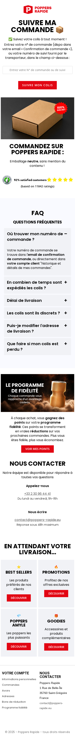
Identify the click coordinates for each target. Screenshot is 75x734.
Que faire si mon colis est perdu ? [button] (32, 346)
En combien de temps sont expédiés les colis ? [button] (34, 285)
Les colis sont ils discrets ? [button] (33, 313)
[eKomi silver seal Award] (7, 180)
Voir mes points (37, 449)
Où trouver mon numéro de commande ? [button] (35, 236)
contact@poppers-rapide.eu (38, 520)
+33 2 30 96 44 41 (37, 493)
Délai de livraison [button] (24, 300)
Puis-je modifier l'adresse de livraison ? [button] (33, 328)
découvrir (19, 598)
